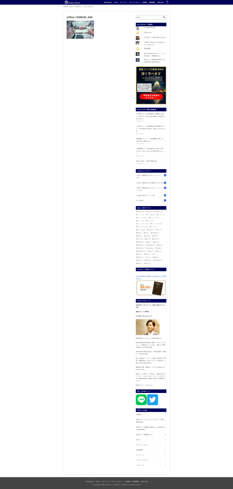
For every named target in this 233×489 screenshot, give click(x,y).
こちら (151, 385)
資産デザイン (150, 254)
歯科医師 (151, 245)
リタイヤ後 (141, 230)
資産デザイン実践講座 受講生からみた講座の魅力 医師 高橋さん (150, 428)
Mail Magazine (108, 2)
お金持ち (159, 211)
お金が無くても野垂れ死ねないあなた (155, 37)
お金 (150, 211)
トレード (141, 220)
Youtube (141, 211)
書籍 (149, 242)
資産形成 (158, 260)
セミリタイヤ (154, 217)
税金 (152, 251)
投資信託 (141, 242)
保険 (140, 233)
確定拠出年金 (142, 251)
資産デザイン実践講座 (144, 260)
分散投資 (155, 233)
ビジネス (150, 220)
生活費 (159, 248)
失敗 (156, 236)
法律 (160, 245)
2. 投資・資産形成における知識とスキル (150, 183)
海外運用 (141, 248)
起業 (140, 263)
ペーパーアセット (143, 223)
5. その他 (140, 200)
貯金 (140, 254)
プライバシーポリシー (134, 2)
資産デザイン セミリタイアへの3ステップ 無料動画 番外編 (150, 421)
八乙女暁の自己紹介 (150, 27)
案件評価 (141, 245)
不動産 (151, 230)
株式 (157, 242)
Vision (116, 2)
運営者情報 (152, 2)
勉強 (140, 236)
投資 (156, 239)
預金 (148, 263)
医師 (148, 236)
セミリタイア (142, 217)
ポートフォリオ (156, 223)
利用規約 (145, 2)
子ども (140, 239)
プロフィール (140, 465)
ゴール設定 (151, 214)
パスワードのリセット (142, 460)
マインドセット (143, 226)
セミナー (161, 214)
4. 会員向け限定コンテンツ (145, 195)
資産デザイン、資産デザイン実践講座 (148, 257)
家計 (148, 239)
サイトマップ (123, 2)
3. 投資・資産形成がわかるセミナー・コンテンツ (149, 189)
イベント (141, 214)
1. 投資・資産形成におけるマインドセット (148, 176)
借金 (147, 233)
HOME (66, 6)
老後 (159, 251)
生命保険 (150, 248)
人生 (160, 230)
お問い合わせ (160, 2)
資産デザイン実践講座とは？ (76, 6)
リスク (154, 226)
